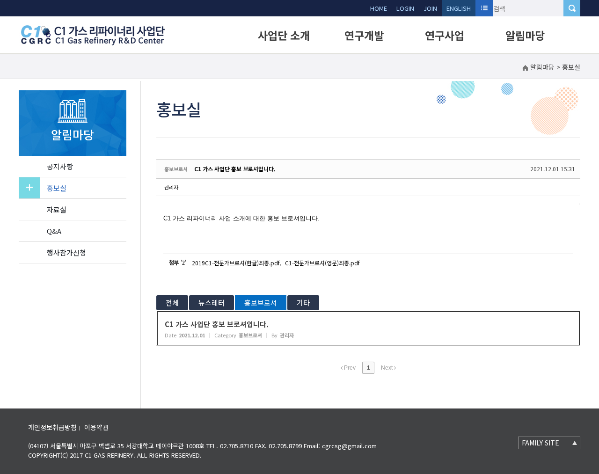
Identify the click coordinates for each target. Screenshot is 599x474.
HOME (378, 8)
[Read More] (368, 328)
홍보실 (56, 188)
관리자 (171, 187)
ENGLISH (458, 8)
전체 (172, 302)
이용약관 (96, 427)
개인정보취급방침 (52, 427)
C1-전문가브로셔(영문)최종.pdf (322, 263)
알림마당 (525, 35)
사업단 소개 (284, 35)
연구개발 (364, 35)
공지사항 (60, 166)
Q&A (54, 231)
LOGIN (405, 8)
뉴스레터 (211, 302)
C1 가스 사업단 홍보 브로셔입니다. (235, 169)
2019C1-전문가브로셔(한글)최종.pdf (236, 263)
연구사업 (444, 35)
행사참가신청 (66, 252)
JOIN (430, 8)
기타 (303, 302)
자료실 (56, 209)
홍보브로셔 (260, 302)
